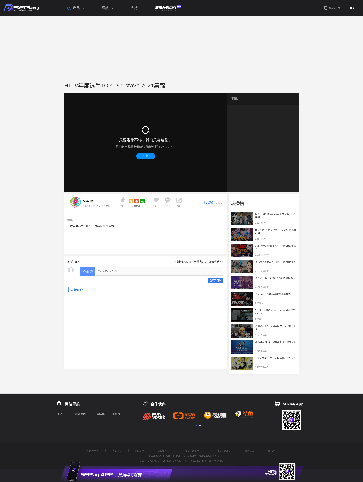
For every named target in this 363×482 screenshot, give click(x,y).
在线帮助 (80, 414)
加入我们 (272, 450)
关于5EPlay (92, 450)
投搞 (179, 206)
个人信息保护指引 (222, 450)
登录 (352, 8)
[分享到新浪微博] (136, 201)
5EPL (60, 414)
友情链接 (249, 450)
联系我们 (116, 450)
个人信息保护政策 (190, 450)
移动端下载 (334, 7)
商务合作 (139, 450)
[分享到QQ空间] (131, 201)
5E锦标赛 (99, 414)
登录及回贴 (215, 280)
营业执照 (218, 460)
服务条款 (162, 450)
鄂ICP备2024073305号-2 (197, 460)
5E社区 (116, 414)
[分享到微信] (142, 201)
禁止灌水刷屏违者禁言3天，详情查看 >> (199, 261)
